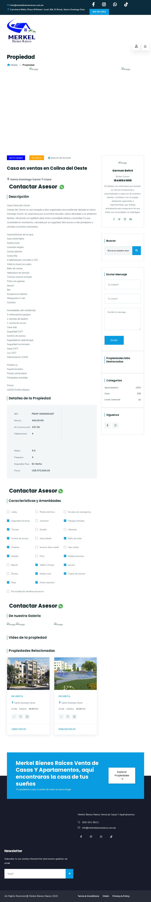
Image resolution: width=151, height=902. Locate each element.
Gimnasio (72, 529)
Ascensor (44, 520)
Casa (123, 393)
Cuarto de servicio (76, 573)
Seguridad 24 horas (20, 520)
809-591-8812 (99, 11)
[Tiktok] (126, 5)
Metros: (18, 420)
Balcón (14, 565)
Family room (45, 573)
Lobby (14, 512)
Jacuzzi (71, 565)
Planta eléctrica (47, 512)
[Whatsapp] (115, 5)
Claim (106, 896)
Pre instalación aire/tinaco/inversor (27, 591)
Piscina (14, 573)
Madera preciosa (76, 556)
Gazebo (15, 556)
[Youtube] (130, 219)
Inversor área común (49, 547)
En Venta (37, 158)
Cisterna (15, 547)
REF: (16, 414)
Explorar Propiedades (122, 773)
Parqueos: (19, 457)
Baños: (17, 450)
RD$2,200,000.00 (67, 729)
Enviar (114, 340)
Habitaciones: (20, 433)
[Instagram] (104, 5)
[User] (136, 46)
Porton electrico (47, 582)
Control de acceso (19, 538)
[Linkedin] (125, 219)
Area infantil (45, 538)
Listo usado (16, 158)
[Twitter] (119, 219)
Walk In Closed (47, 565)
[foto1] (75, 69)
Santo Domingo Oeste (24, 702)
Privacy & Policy (121, 896)
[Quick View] (14, 717)
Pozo (42, 556)
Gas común (73, 547)
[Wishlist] (20, 717)
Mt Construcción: (22, 427)
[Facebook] (93, 5)
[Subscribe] (69, 874)
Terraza (15, 529)
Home (14, 65)
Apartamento (123, 387)
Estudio (43, 529)
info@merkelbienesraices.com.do (27, 5)
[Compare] (27, 717)
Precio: (17, 470)
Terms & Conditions (88, 896)
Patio (13, 582)
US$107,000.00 (19, 729)
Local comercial (123, 399)
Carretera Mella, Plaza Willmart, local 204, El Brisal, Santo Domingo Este (47, 9)
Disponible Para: (22, 464)
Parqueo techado (76, 520)
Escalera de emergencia (79, 512)
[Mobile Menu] (145, 46)
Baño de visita (75, 538)
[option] (75, 71)
